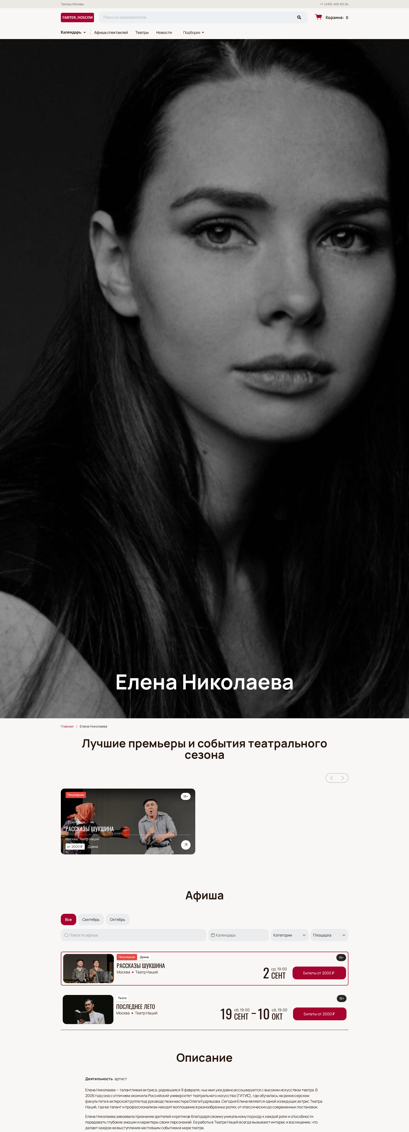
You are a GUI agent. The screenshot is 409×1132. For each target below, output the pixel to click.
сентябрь (91, 919)
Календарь (71, 32)
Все (68, 919)
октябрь (117, 919)
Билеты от (318, 973)
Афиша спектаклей (111, 32)
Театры (142, 32)
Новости (164, 32)
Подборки (191, 32)
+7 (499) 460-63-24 (334, 4)
